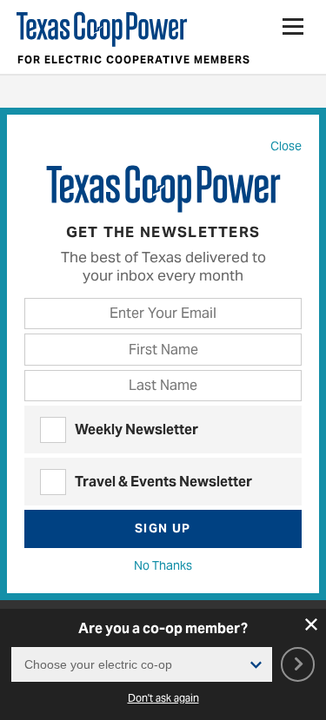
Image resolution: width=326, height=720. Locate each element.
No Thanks (163, 565)
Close (286, 146)
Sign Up (163, 528)
